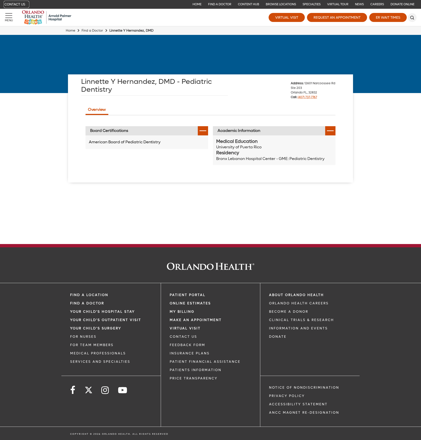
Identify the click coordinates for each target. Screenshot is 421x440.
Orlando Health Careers (299, 303)
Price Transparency (194, 378)
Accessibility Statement (298, 404)
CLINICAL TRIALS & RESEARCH (301, 320)
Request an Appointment (337, 17)
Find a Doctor (92, 30)
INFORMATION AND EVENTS (298, 328)
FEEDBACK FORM (187, 345)
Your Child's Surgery (95, 328)
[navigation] (210, 4)
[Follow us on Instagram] (105, 390)
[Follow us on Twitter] (89, 389)
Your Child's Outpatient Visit (105, 320)
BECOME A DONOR (288, 311)
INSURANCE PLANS (190, 353)
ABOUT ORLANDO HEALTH (296, 295)
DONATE (278, 336)
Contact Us (14, 4)
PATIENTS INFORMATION (195, 370)
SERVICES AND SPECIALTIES (100, 361)
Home (70, 30)
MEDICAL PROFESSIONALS (98, 353)
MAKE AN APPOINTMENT (196, 320)
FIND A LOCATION (89, 295)
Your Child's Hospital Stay (102, 311)
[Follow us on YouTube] (123, 390)
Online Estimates (190, 303)
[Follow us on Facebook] (73, 390)
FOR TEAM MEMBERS (92, 345)
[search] (412, 17)
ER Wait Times (388, 17)
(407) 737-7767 (307, 97)
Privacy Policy (287, 396)
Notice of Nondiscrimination (304, 387)
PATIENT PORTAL (187, 295)
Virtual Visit (286, 17)
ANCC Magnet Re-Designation (304, 412)
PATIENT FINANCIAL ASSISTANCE (205, 361)
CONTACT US (183, 336)
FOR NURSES (83, 336)
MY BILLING (182, 311)
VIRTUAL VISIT (185, 328)
